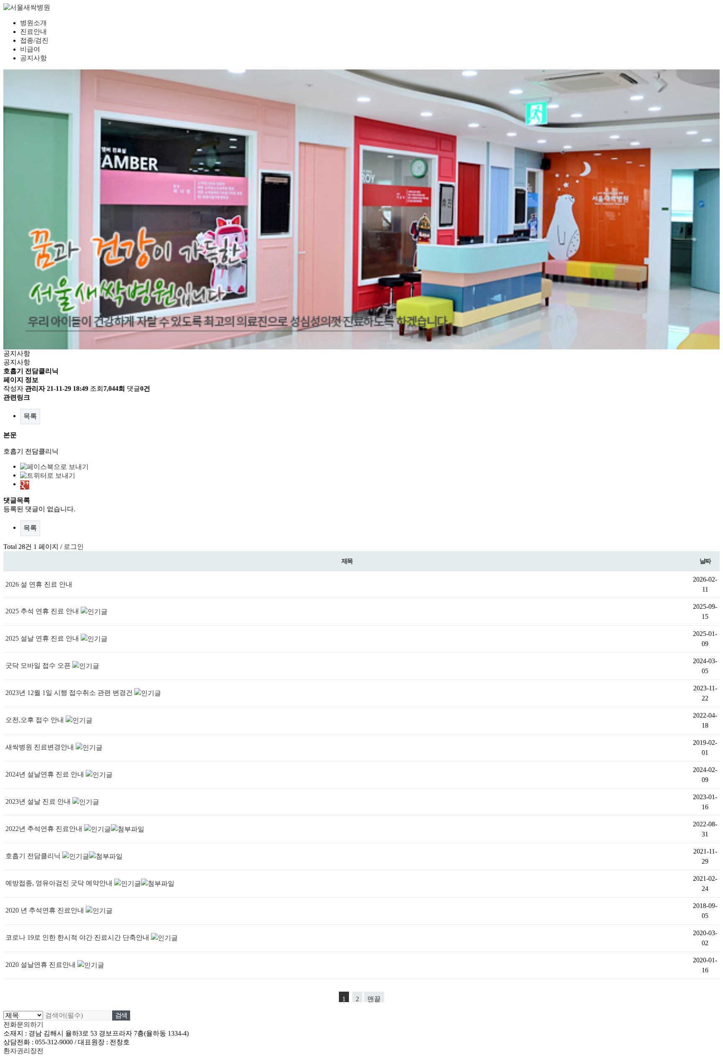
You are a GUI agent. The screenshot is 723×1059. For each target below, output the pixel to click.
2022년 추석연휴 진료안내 (44, 828)
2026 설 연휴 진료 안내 (38, 584)
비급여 (30, 49)
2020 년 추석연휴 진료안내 (45, 910)
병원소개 (33, 22)
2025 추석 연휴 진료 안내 (43, 611)
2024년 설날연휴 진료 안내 (45, 774)
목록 (30, 416)
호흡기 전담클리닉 (33, 855)
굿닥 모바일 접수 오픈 (38, 665)
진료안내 (33, 31)
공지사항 (33, 58)
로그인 (74, 546)
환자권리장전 (23, 1050)
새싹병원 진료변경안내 (40, 747)
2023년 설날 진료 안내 (38, 801)
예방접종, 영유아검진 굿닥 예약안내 (59, 883)
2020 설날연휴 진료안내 (41, 964)
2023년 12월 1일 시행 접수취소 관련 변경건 (69, 692)
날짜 (705, 560)
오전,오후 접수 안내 (35, 719)
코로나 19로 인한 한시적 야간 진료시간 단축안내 (78, 937)
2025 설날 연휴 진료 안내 (43, 638)
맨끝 (374, 998)
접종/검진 (34, 40)
